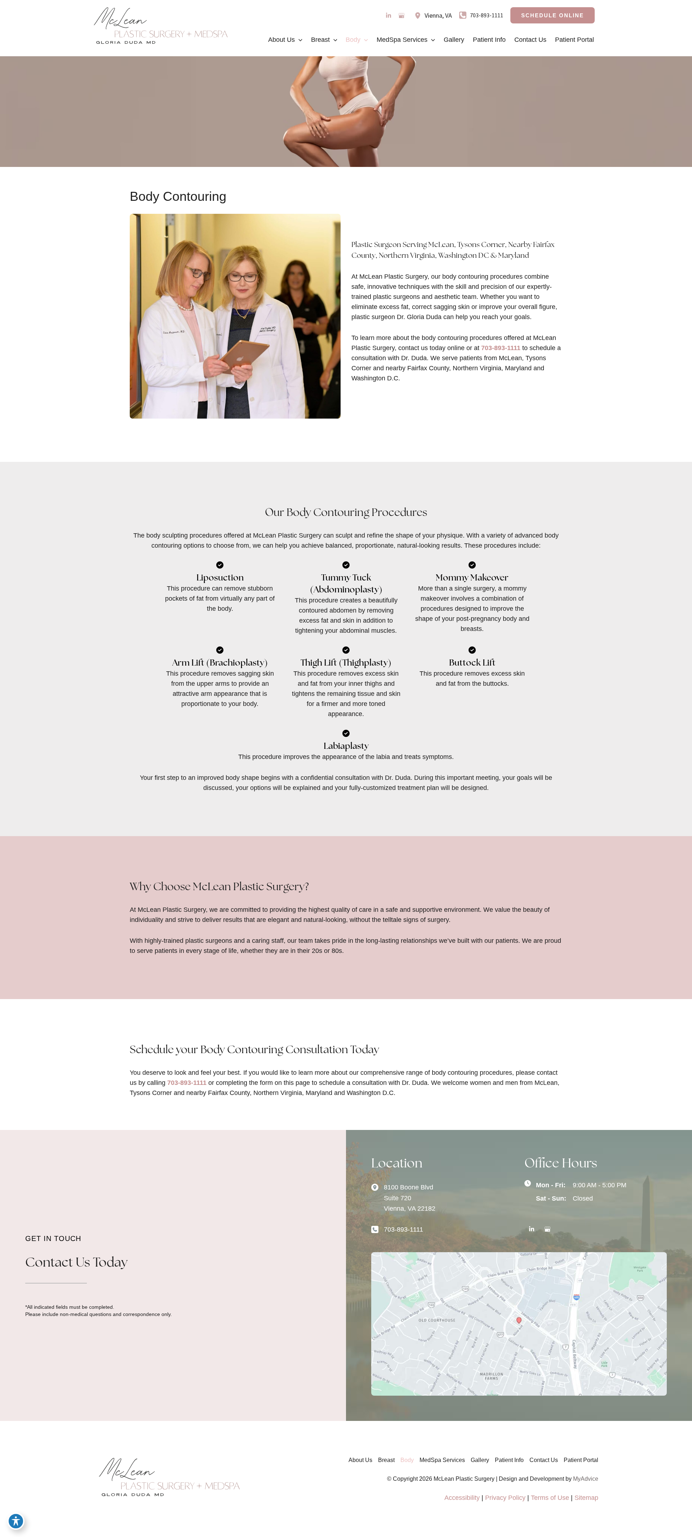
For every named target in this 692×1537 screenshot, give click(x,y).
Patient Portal (581, 1460)
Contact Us (543, 1460)
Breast (386, 1460)
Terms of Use (550, 1497)
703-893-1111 (500, 348)
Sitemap (586, 1497)
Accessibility (462, 1497)
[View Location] (419, 15)
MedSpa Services (442, 1460)
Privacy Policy (505, 1497)
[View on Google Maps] (519, 1323)
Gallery (480, 1460)
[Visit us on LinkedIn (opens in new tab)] (388, 15)
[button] (552, 15)
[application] (298, 39)
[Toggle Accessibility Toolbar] (16, 1521)
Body (407, 1460)
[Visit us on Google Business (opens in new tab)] (401, 15)
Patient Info (509, 1460)
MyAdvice (585, 1479)
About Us (360, 1460)
